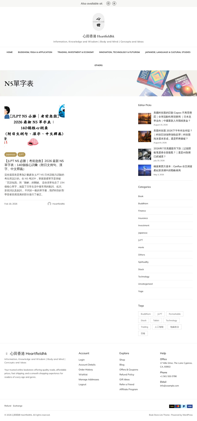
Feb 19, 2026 (10, 203)
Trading (144, 327)
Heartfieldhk (58, 203)
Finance (142, 210)
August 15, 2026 (161, 125)
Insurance (143, 218)
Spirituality (143, 262)
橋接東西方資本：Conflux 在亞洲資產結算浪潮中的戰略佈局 (173, 168)
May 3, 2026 (159, 174)
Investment (143, 225)
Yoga (140, 291)
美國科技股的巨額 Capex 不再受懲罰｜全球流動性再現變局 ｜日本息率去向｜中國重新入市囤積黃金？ (173, 116)
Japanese (10, 154)
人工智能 (159, 327)
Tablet (156, 320)
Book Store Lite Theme (159, 415)
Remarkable (175, 314)
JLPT (21, 154)
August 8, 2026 (160, 142)
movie (141, 247)
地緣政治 (174, 327)
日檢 (143, 333)
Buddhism (143, 203)
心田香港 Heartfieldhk (98, 36)
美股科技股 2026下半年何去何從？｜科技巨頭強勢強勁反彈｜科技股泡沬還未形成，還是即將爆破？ (173, 134)
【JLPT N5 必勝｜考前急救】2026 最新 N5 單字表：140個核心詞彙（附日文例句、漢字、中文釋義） (34, 165)
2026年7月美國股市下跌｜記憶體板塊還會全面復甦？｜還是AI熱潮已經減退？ (172, 152)
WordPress (188, 415)
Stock (141, 269)
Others (141, 254)
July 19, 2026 (159, 160)
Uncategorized (145, 283)
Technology (143, 276)
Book (140, 196)
